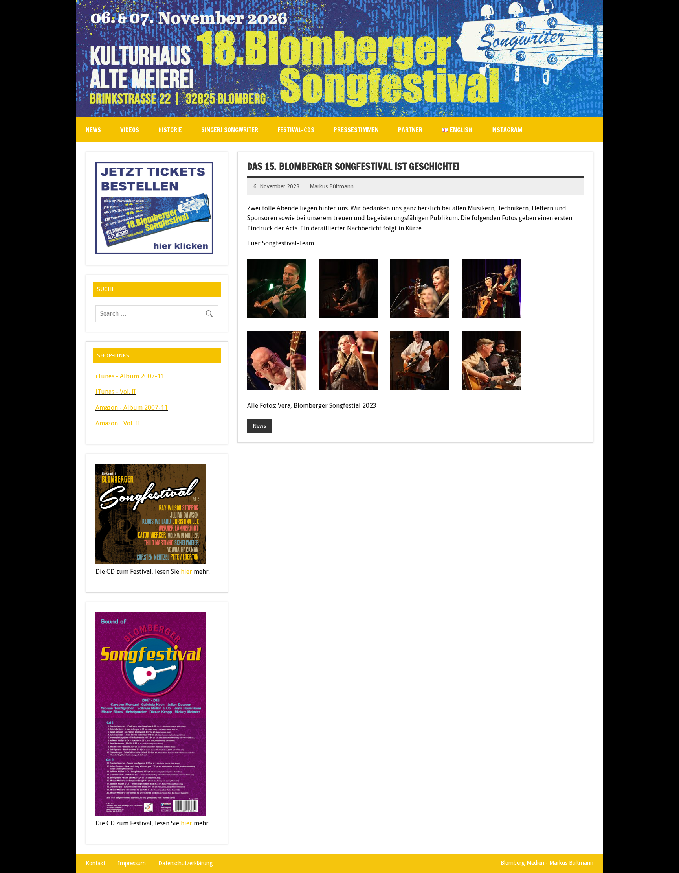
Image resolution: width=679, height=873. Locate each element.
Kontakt (95, 863)
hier (186, 571)
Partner (410, 129)
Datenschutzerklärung (185, 863)
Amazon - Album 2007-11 (131, 407)
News (93, 129)
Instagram (506, 129)
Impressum (132, 863)
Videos (129, 129)
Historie (170, 129)
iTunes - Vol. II (115, 392)
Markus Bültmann (332, 186)
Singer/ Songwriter (229, 129)
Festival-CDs (295, 129)
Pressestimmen (356, 129)
